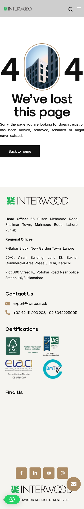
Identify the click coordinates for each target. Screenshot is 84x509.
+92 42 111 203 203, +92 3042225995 (45, 312)
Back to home (20, 151)
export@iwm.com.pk (30, 303)
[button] (12, 499)
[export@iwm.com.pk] (7, 303)
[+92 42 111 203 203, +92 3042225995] (7, 312)
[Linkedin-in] (35, 473)
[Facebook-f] (21, 473)
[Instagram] (62, 473)
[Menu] (79, 9)
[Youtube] (48, 473)
